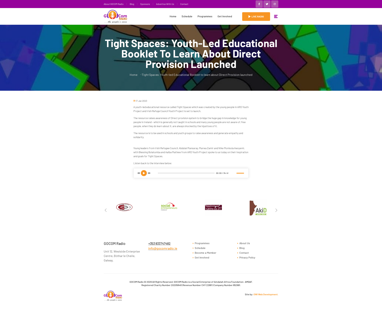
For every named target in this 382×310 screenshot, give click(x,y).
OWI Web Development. (266, 294)
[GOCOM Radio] (276, 16)
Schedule (187, 16)
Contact (184, 4)
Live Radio (258, 16)
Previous (105, 210)
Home (173, 16)
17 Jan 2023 (141, 101)
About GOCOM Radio (114, 4)
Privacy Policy (247, 257)
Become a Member (205, 252)
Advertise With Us (165, 4)
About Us (244, 243)
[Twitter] (267, 4)
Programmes (205, 16)
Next (276, 210)
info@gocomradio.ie (162, 248)
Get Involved (225, 16)
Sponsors (145, 4)
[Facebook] (259, 4)
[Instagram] (274, 4)
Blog (132, 4)
